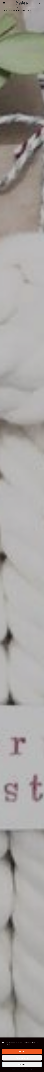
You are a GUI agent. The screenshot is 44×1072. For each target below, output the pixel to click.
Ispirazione (12, 8)
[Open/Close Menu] (4, 3)
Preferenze (22, 1064)
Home (6, 8)
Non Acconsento (22, 1058)
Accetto (22, 1051)
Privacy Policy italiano (26, 1069)
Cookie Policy (15, 1069)
